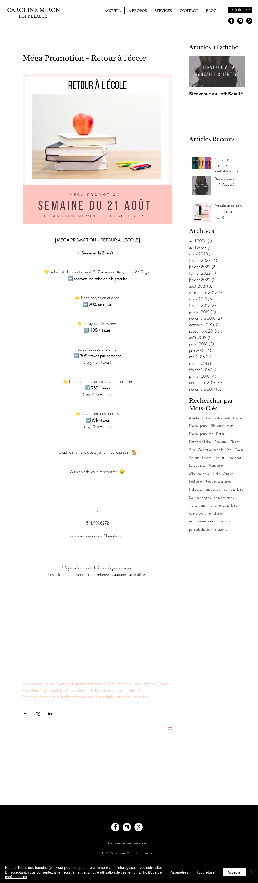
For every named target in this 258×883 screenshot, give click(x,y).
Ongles (228, 473)
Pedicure (195, 481)
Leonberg (234, 457)
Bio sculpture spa (201, 433)
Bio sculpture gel (222, 425)
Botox (220, 433)
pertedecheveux (200, 529)
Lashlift (219, 457)
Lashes (206, 457)
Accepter (235, 872)
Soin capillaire (233, 489)
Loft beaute (197, 465)
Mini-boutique (199, 473)
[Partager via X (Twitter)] (37, 713)
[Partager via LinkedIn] (49, 713)
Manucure (216, 465)
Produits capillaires (218, 481)
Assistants (196, 418)
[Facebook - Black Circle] (231, 21)
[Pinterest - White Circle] (138, 827)
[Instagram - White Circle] (127, 827)
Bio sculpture (198, 425)
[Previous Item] (197, 71)
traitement (223, 529)
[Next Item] (236, 71)
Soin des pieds (224, 497)
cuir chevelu (197, 513)
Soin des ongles (200, 497)
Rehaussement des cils (205, 489)
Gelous (194, 457)
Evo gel (240, 449)
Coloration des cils (210, 449)
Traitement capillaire (222, 505)
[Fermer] (252, 872)
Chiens (234, 441)
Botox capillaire (200, 441)
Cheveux (220, 441)
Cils (192, 449)
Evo (229, 449)
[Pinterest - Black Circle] (249, 21)
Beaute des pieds (218, 418)
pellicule (225, 521)
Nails (216, 473)
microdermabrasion (202, 521)
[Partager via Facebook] (25, 713)
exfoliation (216, 513)
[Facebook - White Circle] (115, 827)
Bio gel (238, 418)
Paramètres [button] (179, 872)
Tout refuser (206, 872)
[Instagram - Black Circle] (240, 21)
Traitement (197, 505)
